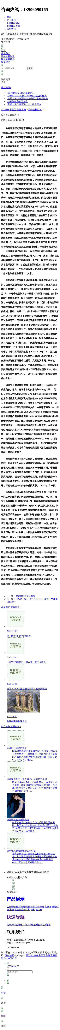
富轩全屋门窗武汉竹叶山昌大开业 (24, 104)
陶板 (33, 909)
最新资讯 (6, 87)
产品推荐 (11, 726)
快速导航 (16, 917)
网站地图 (9, 955)
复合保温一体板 (22, 909)
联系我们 (11, 29)
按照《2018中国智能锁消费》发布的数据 (27, 98)
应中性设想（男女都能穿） (20, 93)
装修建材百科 (13, 26)
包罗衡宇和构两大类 (17, 101)
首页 (9, 17)
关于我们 (11, 20)
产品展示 (16, 899)
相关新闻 (11, 607)
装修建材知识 (13, 23)
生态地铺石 (12, 906)
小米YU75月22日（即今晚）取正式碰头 (27, 95)
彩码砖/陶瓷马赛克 (27, 906)
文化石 (48, 906)
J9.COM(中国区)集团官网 (13, 109)
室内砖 (39, 909)
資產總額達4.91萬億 (25, 596)
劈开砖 (40, 906)
